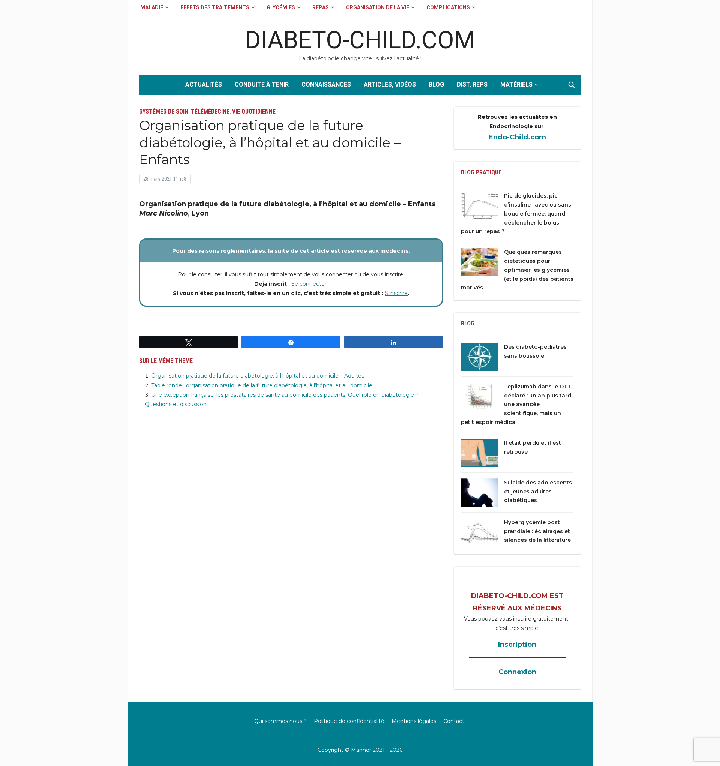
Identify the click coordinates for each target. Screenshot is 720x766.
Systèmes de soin (163, 111)
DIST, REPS (472, 84)
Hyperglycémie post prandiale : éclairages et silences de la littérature (537, 531)
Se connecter (309, 283)
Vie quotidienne (254, 111)
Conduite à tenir (262, 84)
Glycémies (281, 7)
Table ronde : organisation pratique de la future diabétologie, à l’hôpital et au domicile (261, 385)
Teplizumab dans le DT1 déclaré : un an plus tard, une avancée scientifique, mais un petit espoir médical (516, 404)
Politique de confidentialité (349, 721)
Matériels (516, 84)
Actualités (203, 84)
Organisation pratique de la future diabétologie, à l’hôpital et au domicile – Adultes (257, 375)
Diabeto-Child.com (360, 40)
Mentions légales (414, 721)
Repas (320, 7)
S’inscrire (396, 293)
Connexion (517, 672)
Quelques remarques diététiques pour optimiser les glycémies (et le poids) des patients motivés (517, 270)
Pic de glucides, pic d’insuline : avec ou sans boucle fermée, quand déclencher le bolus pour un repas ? (516, 213)
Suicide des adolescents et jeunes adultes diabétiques (538, 491)
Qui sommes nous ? (280, 721)
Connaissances (326, 84)
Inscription (517, 644)
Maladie (151, 7)
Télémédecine (210, 111)
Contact (453, 721)
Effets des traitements (214, 7)
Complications (448, 7)
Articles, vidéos (390, 84)
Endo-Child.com (517, 137)
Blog (436, 84)
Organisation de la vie (377, 7)
